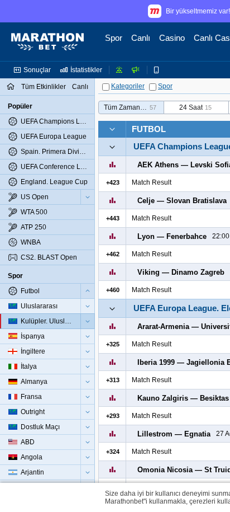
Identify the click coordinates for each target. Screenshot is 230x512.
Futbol (149, 129)
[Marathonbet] (47, 42)
